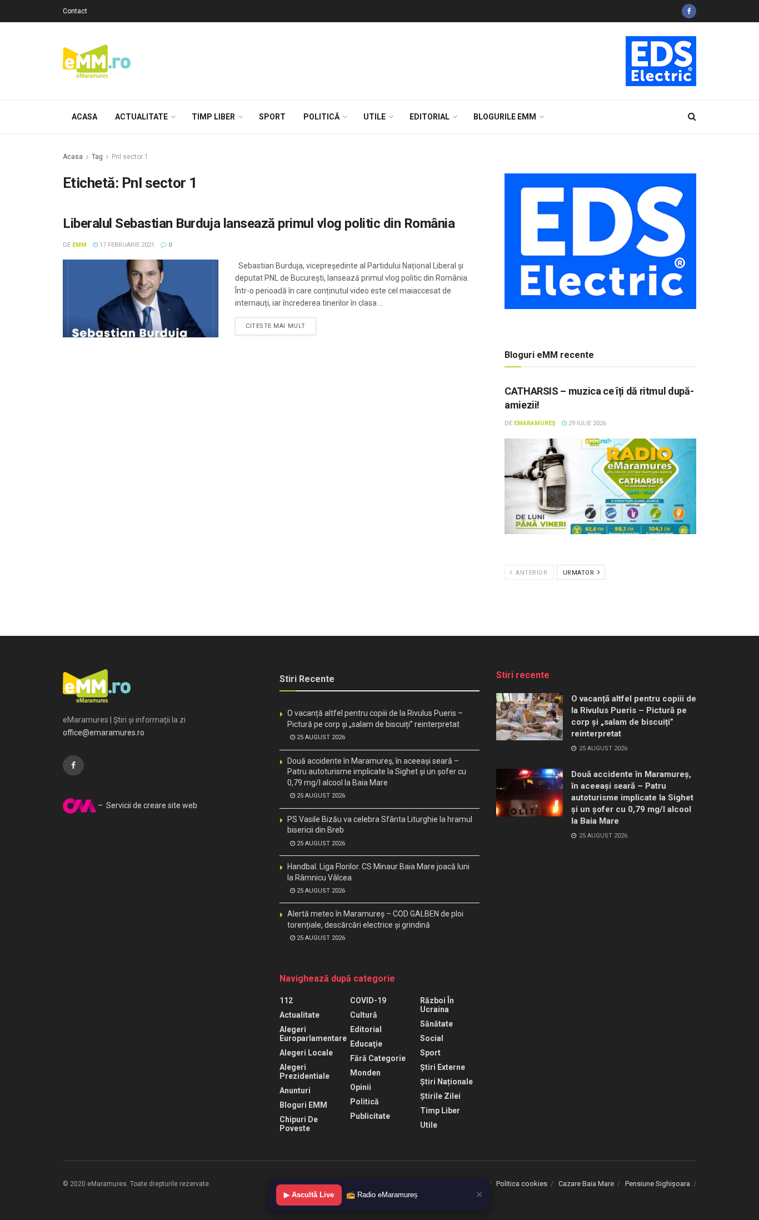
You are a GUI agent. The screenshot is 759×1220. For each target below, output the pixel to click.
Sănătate (436, 1023)
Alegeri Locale (306, 1052)
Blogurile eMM (504, 116)
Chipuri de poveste (298, 1124)
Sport (272, 116)
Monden (365, 1072)
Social (431, 1038)
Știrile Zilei (440, 1096)
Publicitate (370, 1116)
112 (286, 1000)
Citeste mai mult (276, 326)
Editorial (430, 116)
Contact (75, 11)
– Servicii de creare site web (146, 805)
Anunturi (295, 1090)
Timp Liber (213, 116)
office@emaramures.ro (103, 732)
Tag (97, 157)
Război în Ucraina (437, 1005)
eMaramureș (535, 423)
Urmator (579, 572)
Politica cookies (521, 1183)
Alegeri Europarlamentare (313, 1034)
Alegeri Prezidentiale (304, 1071)
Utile (374, 116)
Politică (321, 116)
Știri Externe (442, 1067)
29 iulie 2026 (586, 423)
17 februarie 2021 (126, 244)
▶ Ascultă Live (309, 1195)
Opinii (360, 1087)
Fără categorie (378, 1058)
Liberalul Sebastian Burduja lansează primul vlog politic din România (259, 223)
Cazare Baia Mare (586, 1183)
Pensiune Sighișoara (657, 1183)
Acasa (84, 116)
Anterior (531, 572)
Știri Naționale (446, 1081)
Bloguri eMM (303, 1105)
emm (79, 244)
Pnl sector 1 (130, 157)
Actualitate (141, 116)
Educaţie (366, 1043)
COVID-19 (368, 1000)
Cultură (363, 1014)
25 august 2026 (320, 737)
